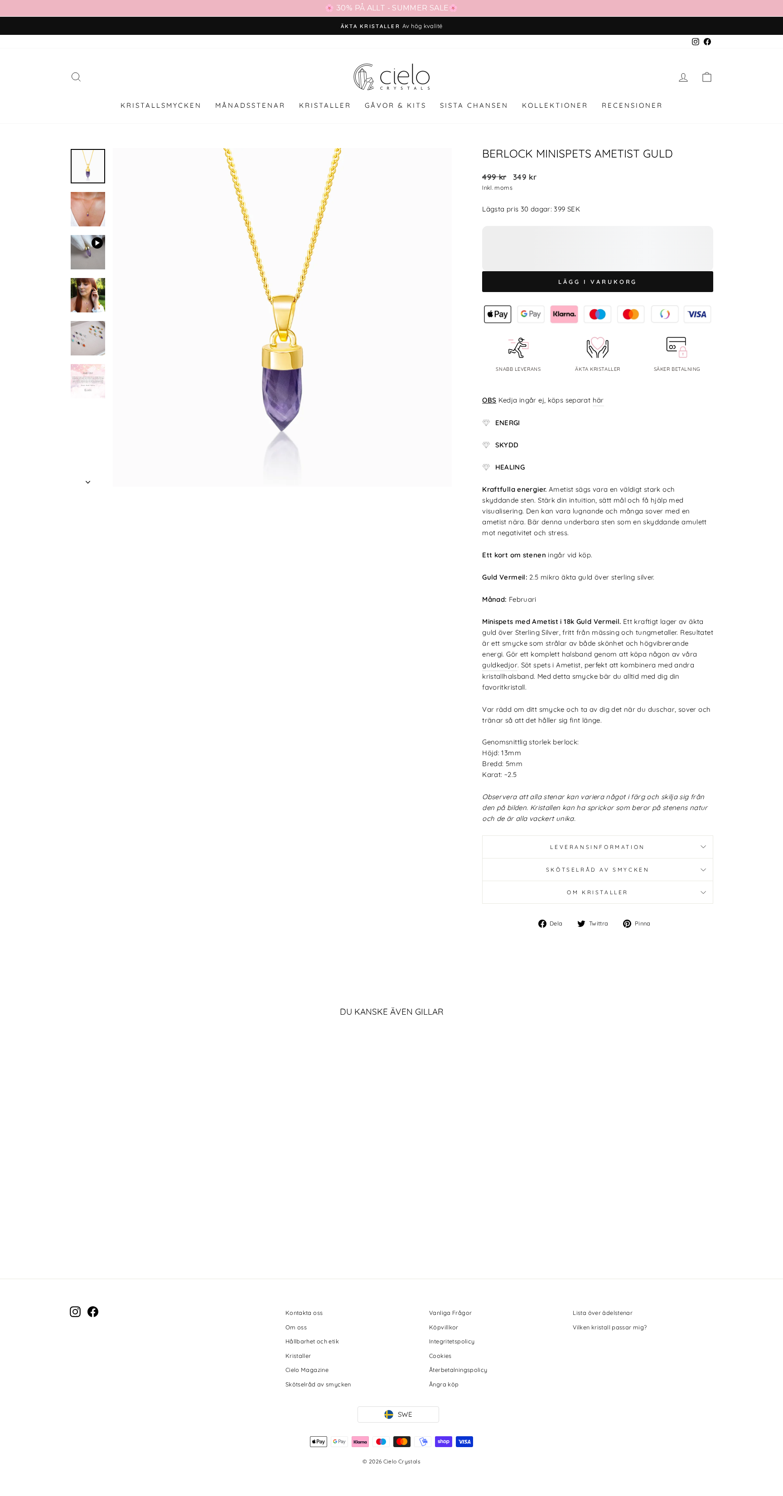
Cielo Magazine (307, 1369)
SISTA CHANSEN (474, 105)
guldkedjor (499, 665)
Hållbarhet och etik (312, 1341)
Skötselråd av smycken (598, 869)
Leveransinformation (597, 847)
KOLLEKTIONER (555, 105)
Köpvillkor (444, 1327)
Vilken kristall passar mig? (610, 1327)
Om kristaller (597, 892)
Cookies (440, 1355)
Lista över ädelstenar (603, 1312)
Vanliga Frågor (450, 1312)
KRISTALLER (325, 105)
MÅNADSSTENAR (250, 105)
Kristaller (298, 1355)
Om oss (296, 1327)
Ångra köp (444, 1384)
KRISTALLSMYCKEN (161, 105)
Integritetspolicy (451, 1341)
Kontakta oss (304, 1312)
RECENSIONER (632, 105)
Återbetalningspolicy (458, 1369)
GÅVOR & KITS (395, 105)
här (598, 400)
